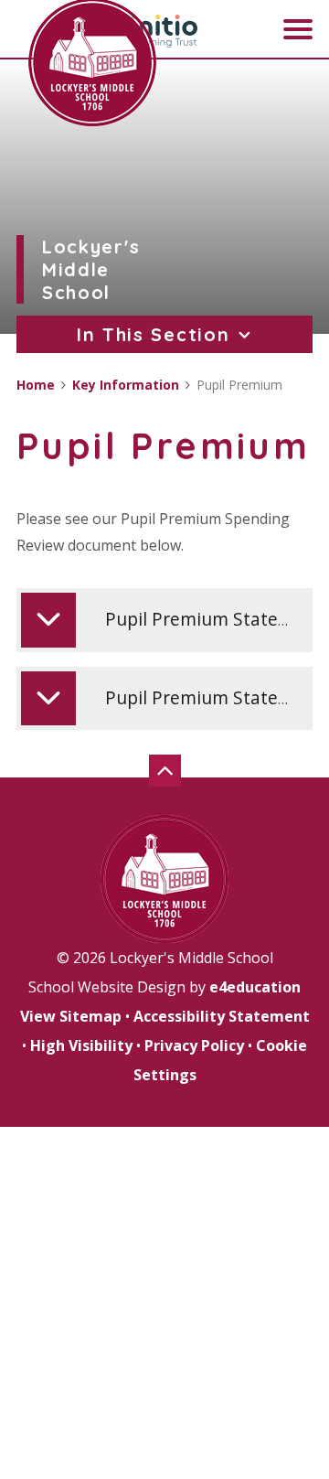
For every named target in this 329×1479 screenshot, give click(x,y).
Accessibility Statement (221, 1016)
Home (35, 384)
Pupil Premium (239, 384)
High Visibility (81, 1045)
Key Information (125, 384)
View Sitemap (71, 1016)
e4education (255, 987)
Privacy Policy (194, 1045)
